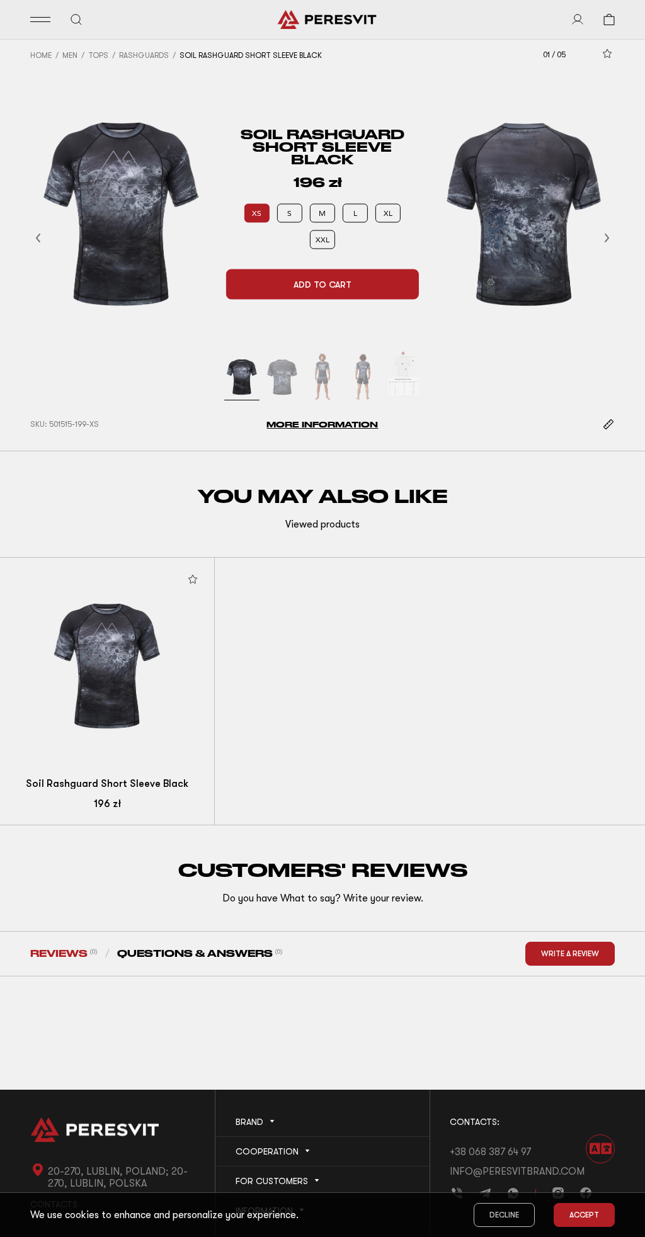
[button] (53, 237)
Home (41, 55)
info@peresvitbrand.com (517, 1171)
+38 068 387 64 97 (490, 1152)
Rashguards (144, 55)
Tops (98, 55)
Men (69, 55)
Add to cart (322, 285)
